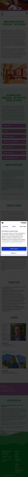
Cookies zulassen (14, 248)
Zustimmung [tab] (5, 226)
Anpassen (13, 253)
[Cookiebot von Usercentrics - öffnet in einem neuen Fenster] (21, 223)
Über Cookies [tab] (23, 226)
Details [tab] (14, 226)
